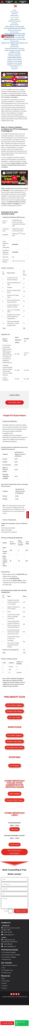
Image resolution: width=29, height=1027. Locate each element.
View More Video (14, 402)
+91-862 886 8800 (7, 944)
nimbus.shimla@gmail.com (9, 946)
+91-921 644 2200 (9, 2)
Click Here (14, 829)
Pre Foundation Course (7, 970)
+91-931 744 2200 (7, 932)
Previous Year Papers (14, 711)
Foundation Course (6, 972)
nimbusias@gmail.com (8, 934)
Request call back (20, 911)
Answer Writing (5, 980)
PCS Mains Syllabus (14, 735)
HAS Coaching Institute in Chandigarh (11, 954)
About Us (4, 983)
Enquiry (27, 514)
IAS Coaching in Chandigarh (14, 852)
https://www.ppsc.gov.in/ (18, 261)
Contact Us (5, 985)
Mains (3, 967)
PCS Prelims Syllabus (14, 705)
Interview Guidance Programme (9, 965)
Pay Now (4, 988)
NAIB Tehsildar (14, 794)
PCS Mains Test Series (14, 747)
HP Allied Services (6, 959)
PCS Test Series (14, 717)
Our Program (14, 765)
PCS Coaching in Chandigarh (9, 957)
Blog (3, 978)
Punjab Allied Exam (14, 800)
